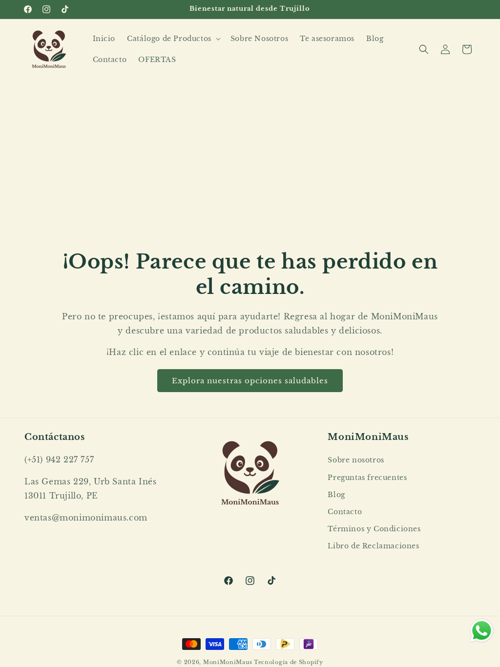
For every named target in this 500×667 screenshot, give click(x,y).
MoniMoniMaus (227, 662)
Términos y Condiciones (374, 528)
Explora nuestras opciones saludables (250, 380)
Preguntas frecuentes (367, 477)
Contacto (345, 511)
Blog (336, 494)
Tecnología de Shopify (288, 662)
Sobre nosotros (356, 460)
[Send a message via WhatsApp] (481, 630)
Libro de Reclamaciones (373, 546)
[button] (173, 38)
